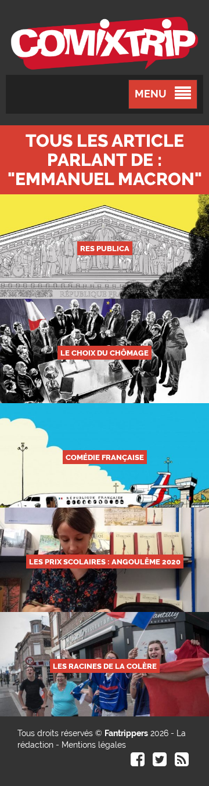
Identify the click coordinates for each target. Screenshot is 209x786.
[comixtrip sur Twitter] (160, 762)
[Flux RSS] (182, 762)
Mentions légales (94, 744)
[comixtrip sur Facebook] (138, 762)
